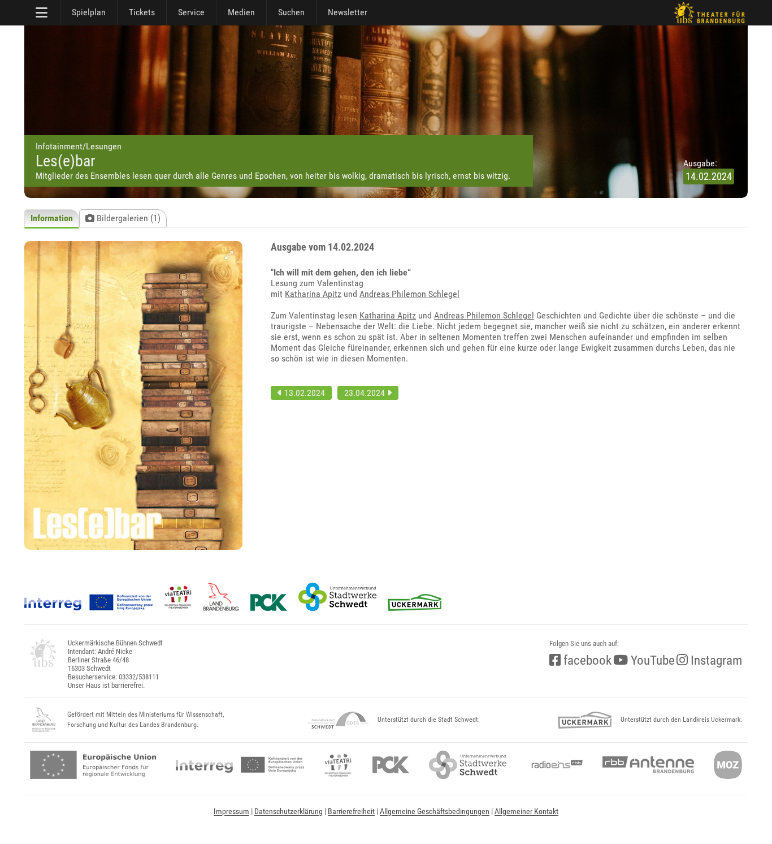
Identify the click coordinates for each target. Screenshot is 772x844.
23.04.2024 (365, 392)
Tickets (142, 12)
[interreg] (240, 764)
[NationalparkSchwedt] (338, 720)
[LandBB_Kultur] (44, 720)
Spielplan (89, 12)
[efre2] (93, 765)
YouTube (651, 660)
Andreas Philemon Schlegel (409, 293)
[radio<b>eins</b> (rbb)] (555, 764)
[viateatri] (338, 765)
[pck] (390, 764)
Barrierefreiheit (351, 811)
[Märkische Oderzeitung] (728, 765)
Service (191, 12)
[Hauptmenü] (42, 12)
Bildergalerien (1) (127, 218)
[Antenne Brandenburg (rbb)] (648, 764)
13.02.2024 (303, 392)
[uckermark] (584, 720)
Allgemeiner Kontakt (526, 811)
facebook (586, 660)
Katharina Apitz (313, 293)
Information (52, 218)
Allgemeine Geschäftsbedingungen (434, 811)
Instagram (715, 660)
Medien (241, 12)
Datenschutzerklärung (288, 811)
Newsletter (347, 12)
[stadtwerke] (468, 765)
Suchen (291, 12)
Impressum (231, 811)
